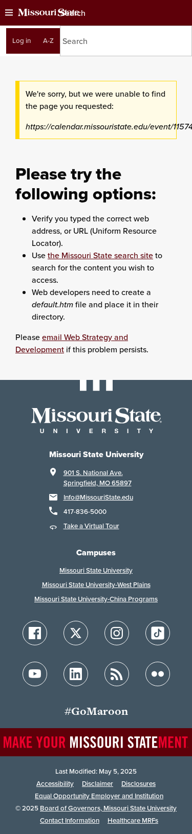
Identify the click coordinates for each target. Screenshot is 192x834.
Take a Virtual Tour (91, 526)
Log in (21, 41)
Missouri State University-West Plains (96, 585)
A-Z (48, 41)
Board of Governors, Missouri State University (108, 808)
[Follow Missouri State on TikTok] (157, 633)
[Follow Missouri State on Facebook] (35, 633)
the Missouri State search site (100, 255)
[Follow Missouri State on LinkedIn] (75, 674)
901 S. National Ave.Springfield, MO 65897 (97, 478)
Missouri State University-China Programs (96, 599)
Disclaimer (97, 783)
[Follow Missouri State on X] (75, 633)
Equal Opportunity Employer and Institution (99, 796)
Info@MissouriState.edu (98, 497)
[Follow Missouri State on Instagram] (116, 633)
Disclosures (138, 783)
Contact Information (69, 820)
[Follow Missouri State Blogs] (116, 674)
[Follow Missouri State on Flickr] (157, 674)
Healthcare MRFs (133, 820)
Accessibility (55, 783)
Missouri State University (96, 570)
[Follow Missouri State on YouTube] (35, 674)
